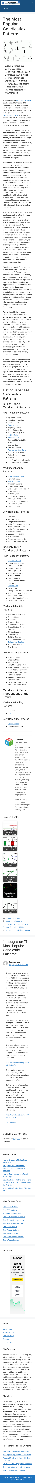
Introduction (7, 1329)
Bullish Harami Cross (16, 476)
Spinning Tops (13, 724)
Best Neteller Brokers (11, 1233)
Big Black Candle (14, 561)
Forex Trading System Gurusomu (15, 1470)
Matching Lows (14, 481)
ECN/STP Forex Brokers (12, 1213)
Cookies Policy (8, 1336)
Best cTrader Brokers (11, 1240)
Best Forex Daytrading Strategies (16, 1451)
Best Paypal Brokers (11, 1230)
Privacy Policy (8, 1332)
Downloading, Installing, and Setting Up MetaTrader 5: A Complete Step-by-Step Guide (17, 1182)
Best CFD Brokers (10, 1210)
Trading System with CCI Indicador (16, 1467)
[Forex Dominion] (10, 3)
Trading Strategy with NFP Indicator (17, 1455)
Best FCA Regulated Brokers (14, 1217)
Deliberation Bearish (16, 642)
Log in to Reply (11, 1122)
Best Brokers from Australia (13, 1220)
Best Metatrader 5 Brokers (13, 1237)
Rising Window (13, 437)
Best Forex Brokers (10, 1207)
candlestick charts (10, 115)
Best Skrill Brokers (10, 1227)
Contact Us (7, 1342)
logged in (16, 1139)
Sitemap (6, 1339)
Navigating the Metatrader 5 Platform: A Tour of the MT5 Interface (14, 1168)
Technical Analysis (13, 918)
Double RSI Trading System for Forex (17, 1464)
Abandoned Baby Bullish (17, 450)
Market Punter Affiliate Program (18, 930)
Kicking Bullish (13, 435)
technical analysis (23, 100)
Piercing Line (13, 425)
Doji (9, 713)
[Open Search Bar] (32, 3)
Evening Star (13, 586)
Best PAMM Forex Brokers (13, 1223)
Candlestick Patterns (14, 921)
